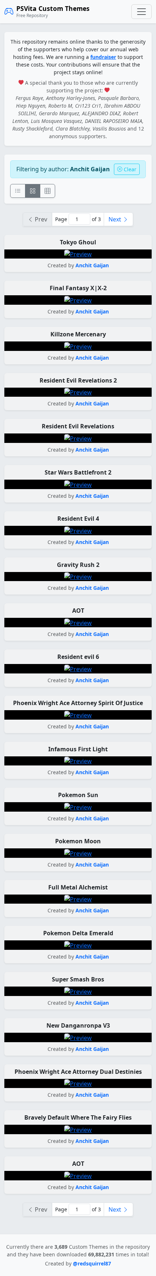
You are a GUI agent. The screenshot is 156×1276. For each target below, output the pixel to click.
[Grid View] (32, 191)
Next (115, 219)
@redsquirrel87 (92, 1263)
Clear (129, 169)
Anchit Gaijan (92, 265)
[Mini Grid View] (47, 191)
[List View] (17, 191)
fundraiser (103, 56)
